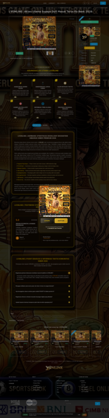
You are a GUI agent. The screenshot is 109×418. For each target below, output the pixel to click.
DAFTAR (61, 221)
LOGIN (47, 221)
